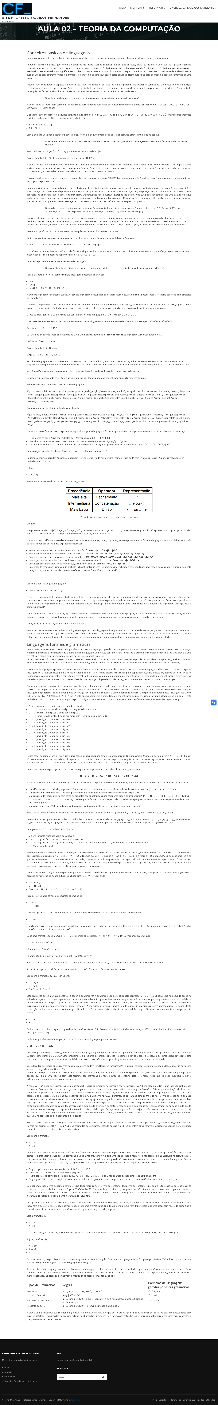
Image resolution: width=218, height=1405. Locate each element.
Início (122, 8)
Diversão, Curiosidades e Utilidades (193, 8)
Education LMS (55, 1399)
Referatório (157, 8)
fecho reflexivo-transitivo (105, 969)
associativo (101, 224)
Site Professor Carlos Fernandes (35, 17)
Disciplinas (137, 8)
